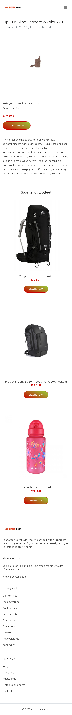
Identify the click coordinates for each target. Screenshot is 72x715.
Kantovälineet (26, 103)
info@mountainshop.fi (15, 576)
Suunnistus (9, 620)
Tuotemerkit (9, 626)
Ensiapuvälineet (11, 601)
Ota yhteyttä (10, 672)
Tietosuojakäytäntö (14, 684)
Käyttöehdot (10, 678)
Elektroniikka (10, 595)
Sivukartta (8, 691)
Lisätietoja (16, 125)
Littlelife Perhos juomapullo (36, 487)
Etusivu (7, 27)
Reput (38, 103)
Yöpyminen (9, 644)
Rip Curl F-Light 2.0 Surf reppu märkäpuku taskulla (36, 381)
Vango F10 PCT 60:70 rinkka (36, 276)
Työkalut (7, 632)
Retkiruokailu (10, 614)
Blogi (6, 666)
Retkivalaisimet (11, 638)
